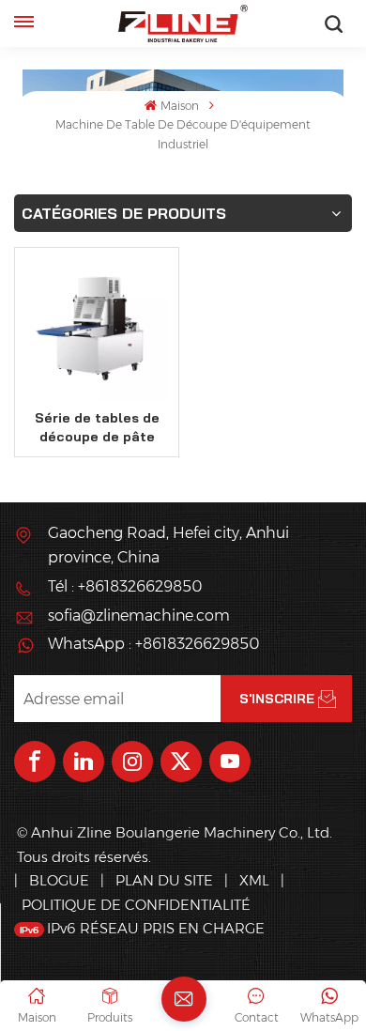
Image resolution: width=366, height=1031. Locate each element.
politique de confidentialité (136, 905)
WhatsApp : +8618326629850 (153, 644)
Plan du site (166, 880)
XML (254, 880)
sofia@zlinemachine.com (139, 615)
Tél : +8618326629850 (125, 586)
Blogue (59, 880)
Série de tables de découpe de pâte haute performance (97, 427)
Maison (179, 106)
